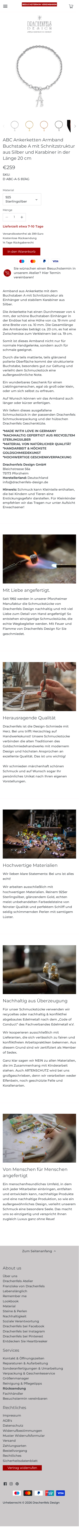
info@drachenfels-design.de (25, 482)
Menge (7, 210)
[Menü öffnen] (5, 6)
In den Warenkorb (22, 251)
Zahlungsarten (14, 1446)
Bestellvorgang (15, 1451)
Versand (9, 1440)
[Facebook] (5, 1484)
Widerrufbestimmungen (22, 1431)
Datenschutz (13, 1425)
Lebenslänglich (15, 1291)
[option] (14, 126)
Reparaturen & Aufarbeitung (25, 1363)
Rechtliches (12, 1455)
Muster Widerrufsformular (24, 1435)
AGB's (7, 1420)
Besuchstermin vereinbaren (39, 4)
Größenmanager (16, 1378)
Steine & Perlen (15, 1311)
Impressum (12, 1415)
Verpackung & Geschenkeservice (29, 1373)
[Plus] (22, 217)
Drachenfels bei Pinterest (23, 1336)
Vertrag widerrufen (22, 1468)
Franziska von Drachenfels (24, 1286)
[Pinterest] (17, 1484)
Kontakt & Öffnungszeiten (23, 1358)
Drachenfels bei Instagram (24, 1331)
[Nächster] (75, 126)
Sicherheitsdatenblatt (20, 1461)
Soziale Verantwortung (21, 1321)
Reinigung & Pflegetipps (22, 1383)
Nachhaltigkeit (14, 1316)
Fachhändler (13, 1393)
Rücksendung (14, 1388)
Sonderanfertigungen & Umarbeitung (33, 1368)
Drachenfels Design (46, 1502)
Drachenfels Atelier (18, 1281)
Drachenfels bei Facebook (23, 1326)
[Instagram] (11, 1484)
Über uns (10, 1276)
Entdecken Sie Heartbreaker (25, 1341)
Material (8, 190)
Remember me (15, 1296)
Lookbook (11, 1301)
